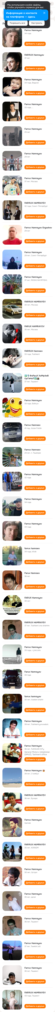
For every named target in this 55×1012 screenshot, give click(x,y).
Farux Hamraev (32, 573)
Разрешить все (17, 23)
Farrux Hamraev (32, 425)
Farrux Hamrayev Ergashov (38, 227)
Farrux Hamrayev (33, 30)
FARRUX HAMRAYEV (35, 203)
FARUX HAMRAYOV (34, 326)
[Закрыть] (44, 13)
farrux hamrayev (32, 696)
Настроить (36, 23)
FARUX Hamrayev (33, 597)
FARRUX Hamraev (33, 351)
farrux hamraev (32, 548)
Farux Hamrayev (32, 671)
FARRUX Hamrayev (34, 54)
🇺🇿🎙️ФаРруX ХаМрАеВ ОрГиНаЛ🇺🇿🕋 (36, 377)
